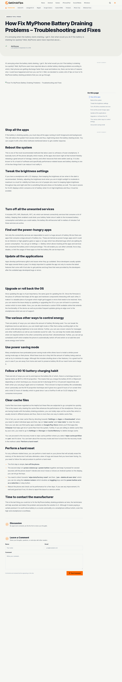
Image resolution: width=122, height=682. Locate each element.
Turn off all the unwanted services (100, 106)
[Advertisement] (44, 200)
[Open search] (110, 3)
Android (50, 3)
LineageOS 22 (30, 7)
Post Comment (76, 573)
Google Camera (48, 7)
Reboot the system (96, 100)
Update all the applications (98, 113)
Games (57, 3)
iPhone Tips (77, 7)
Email (46, 544)
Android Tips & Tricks (13, 16)
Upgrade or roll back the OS (98, 116)
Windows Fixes (87, 7)
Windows (87, 3)
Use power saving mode (97, 125)
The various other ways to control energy (100, 120)
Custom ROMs (59, 7)
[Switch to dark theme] (115, 3)
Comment (8, 552)
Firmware (68, 7)
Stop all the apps (95, 97)
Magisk (39, 7)
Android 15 (20, 7)
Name (7, 544)
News (43, 3)
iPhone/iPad (66, 3)
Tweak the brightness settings (99, 103)
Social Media (77, 3)
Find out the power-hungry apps (99, 110)
